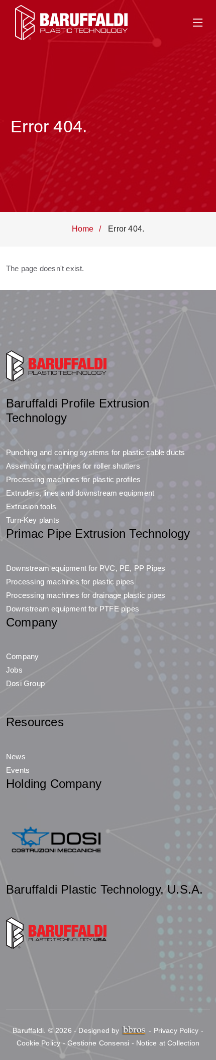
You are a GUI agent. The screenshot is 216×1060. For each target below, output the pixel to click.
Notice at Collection (167, 1043)
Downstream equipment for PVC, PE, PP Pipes (85, 568)
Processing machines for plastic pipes (70, 581)
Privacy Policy (176, 1030)
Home (83, 229)
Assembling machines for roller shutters (73, 466)
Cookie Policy (39, 1043)
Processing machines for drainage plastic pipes (85, 595)
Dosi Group (25, 683)
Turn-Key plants (32, 520)
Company (22, 656)
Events (18, 770)
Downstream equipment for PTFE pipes (72, 608)
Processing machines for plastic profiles (73, 479)
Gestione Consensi (98, 1043)
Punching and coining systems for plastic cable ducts (95, 452)
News (16, 756)
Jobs (14, 670)
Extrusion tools (31, 506)
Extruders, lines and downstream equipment (80, 493)
